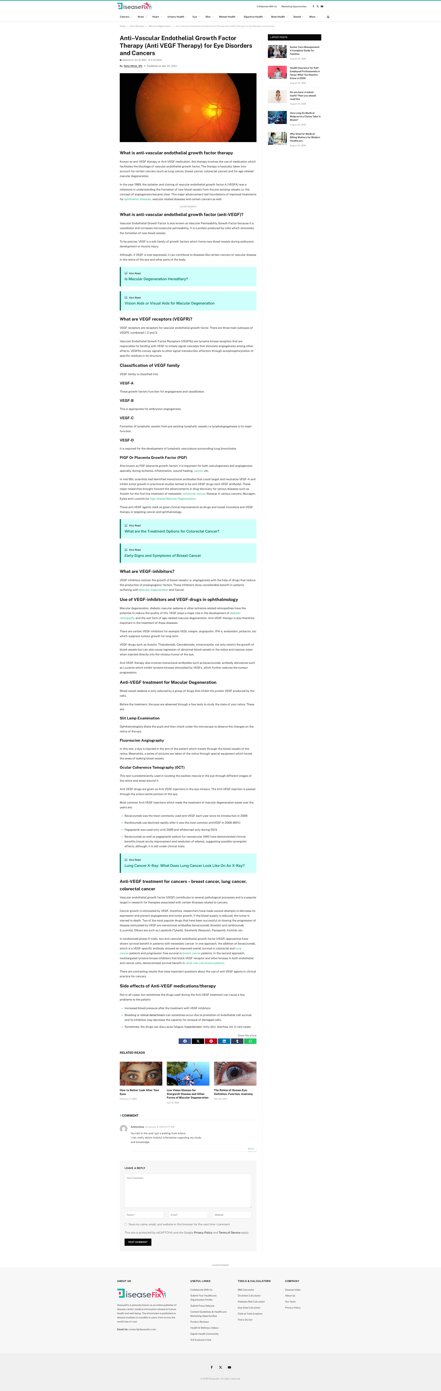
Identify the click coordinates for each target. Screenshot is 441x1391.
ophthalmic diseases (137, 199)
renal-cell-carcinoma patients (205, 963)
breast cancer (192, 953)
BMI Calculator (246, 1289)
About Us (290, 1295)
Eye (195, 16)
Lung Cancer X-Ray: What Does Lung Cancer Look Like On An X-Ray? (185, 865)
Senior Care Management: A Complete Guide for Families (305, 50)
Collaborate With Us (267, 6)
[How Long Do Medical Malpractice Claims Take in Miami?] (277, 117)
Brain (141, 16)
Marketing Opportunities (294, 6)
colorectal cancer (194, 493)
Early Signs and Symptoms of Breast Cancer (163, 555)
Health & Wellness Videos (204, 1327)
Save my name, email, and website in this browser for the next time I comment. (179, 1224)
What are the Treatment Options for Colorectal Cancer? (172, 531)
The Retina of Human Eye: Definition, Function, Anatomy (233, 1092)
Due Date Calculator (249, 1307)
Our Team (290, 1301)
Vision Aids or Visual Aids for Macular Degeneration (170, 303)
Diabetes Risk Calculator (251, 1301)
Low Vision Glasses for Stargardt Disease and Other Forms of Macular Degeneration (187, 1094)
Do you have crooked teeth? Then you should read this (303, 95)
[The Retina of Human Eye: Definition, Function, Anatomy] (235, 1074)
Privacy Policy (203, 1232)
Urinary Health (175, 16)
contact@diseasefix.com (142, 1329)
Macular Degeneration (153, 589)
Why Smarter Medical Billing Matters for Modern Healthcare (305, 137)
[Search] (328, 17)
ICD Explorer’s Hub (200, 1339)
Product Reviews (199, 1321)
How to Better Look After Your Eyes (139, 1092)
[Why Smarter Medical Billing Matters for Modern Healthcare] (277, 138)
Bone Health (278, 16)
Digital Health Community (204, 1333)
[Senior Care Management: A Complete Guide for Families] (277, 51)
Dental (297, 16)
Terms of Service (229, 1232)
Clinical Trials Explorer (250, 1313)
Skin (208, 16)
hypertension (193, 1026)
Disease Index (293, 1289)
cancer (198, 470)
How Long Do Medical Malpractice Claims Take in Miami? (305, 116)
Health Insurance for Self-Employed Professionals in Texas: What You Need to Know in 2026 (305, 73)
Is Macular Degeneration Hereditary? (156, 279)
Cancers (124, 16)
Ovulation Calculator (249, 1295)
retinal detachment (152, 1015)
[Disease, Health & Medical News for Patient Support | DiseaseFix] (134, 6)
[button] (185, 1041)
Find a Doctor (245, 1319)
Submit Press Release (202, 1305)
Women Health (227, 16)
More (312, 16)
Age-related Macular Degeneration (173, 498)
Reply (251, 1149)
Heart (155, 16)
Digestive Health (253, 16)
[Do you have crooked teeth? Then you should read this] (277, 96)
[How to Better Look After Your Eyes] (141, 1074)
